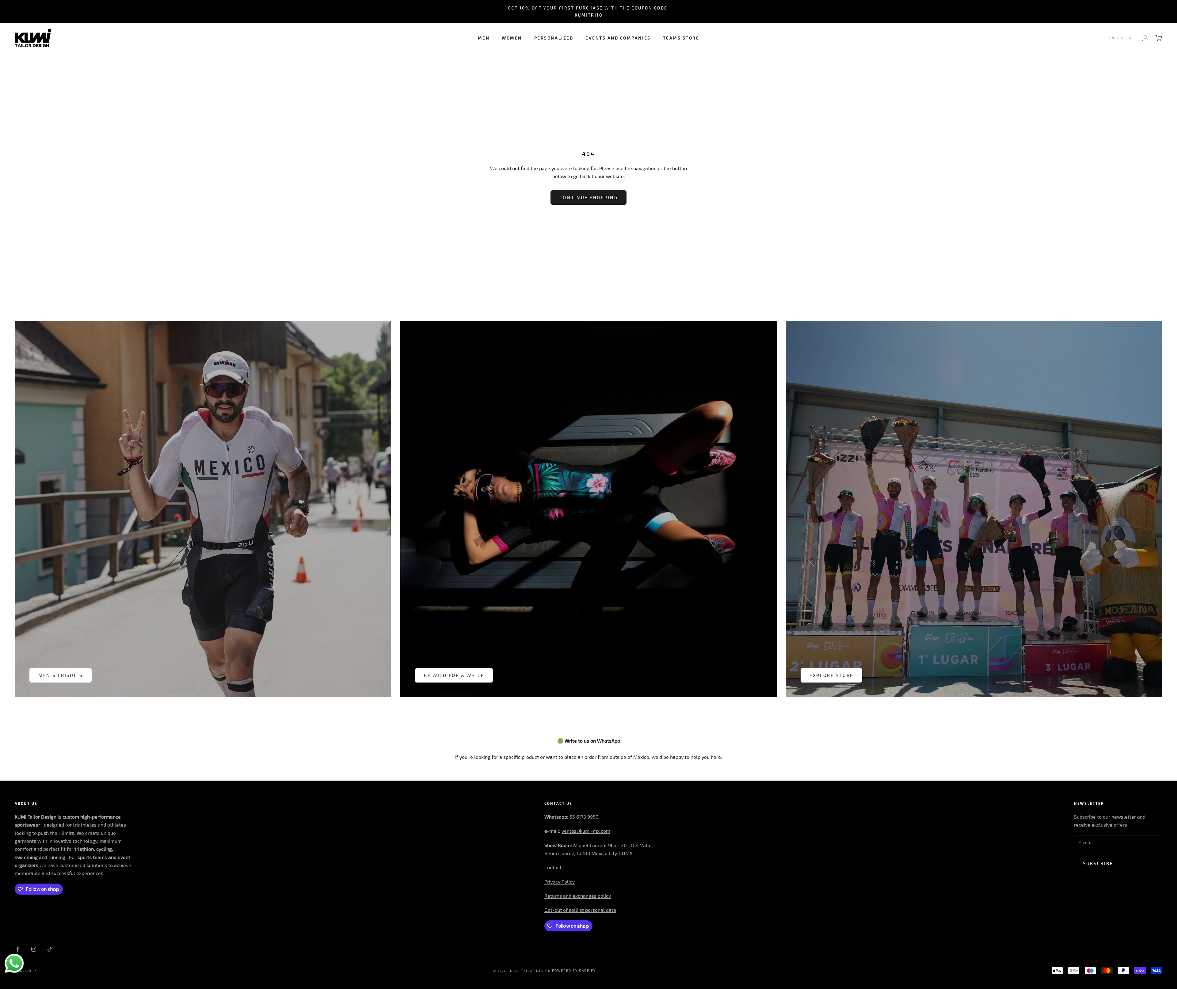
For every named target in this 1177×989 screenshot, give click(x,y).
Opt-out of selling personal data (580, 910)
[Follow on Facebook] (18, 949)
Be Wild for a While (454, 675)
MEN (484, 37)
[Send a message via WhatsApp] (14, 963)
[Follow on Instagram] (34, 949)
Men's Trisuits (60, 675)
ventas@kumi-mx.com (586, 831)
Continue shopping (588, 197)
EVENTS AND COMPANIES (617, 37)
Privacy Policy (559, 881)
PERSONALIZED (553, 37)
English (1117, 38)
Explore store (831, 675)
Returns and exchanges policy (577, 896)
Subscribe (1098, 863)
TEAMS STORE (681, 37)
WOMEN (512, 37)
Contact (553, 867)
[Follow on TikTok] (50, 949)
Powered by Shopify (574, 970)
